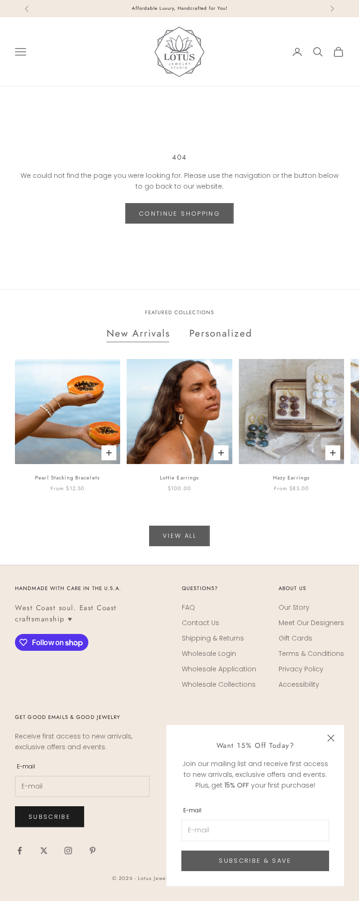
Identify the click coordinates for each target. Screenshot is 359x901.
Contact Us (200, 622)
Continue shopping (179, 213)
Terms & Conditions (311, 653)
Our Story (294, 607)
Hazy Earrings (291, 477)
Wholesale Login (209, 653)
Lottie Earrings (180, 477)
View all (179, 535)
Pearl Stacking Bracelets (67, 477)
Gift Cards (295, 638)
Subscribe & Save (255, 860)
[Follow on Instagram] (68, 850)
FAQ (188, 607)
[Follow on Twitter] (44, 850)
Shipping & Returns (213, 638)
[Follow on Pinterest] (92, 850)
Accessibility (299, 684)
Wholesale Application (219, 669)
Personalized (221, 333)
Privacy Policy (301, 669)
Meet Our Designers (311, 622)
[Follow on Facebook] (19, 850)
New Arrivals (139, 333)
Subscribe (50, 816)
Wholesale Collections (219, 684)
